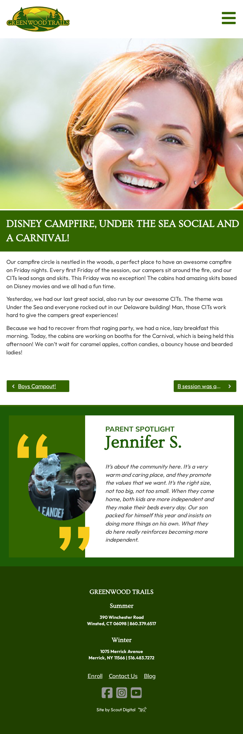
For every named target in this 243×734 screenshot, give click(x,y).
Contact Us (123, 676)
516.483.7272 (141, 658)
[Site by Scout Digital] (142, 709)
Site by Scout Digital (116, 709)
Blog (150, 676)
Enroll (95, 676)
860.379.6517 (143, 623)
